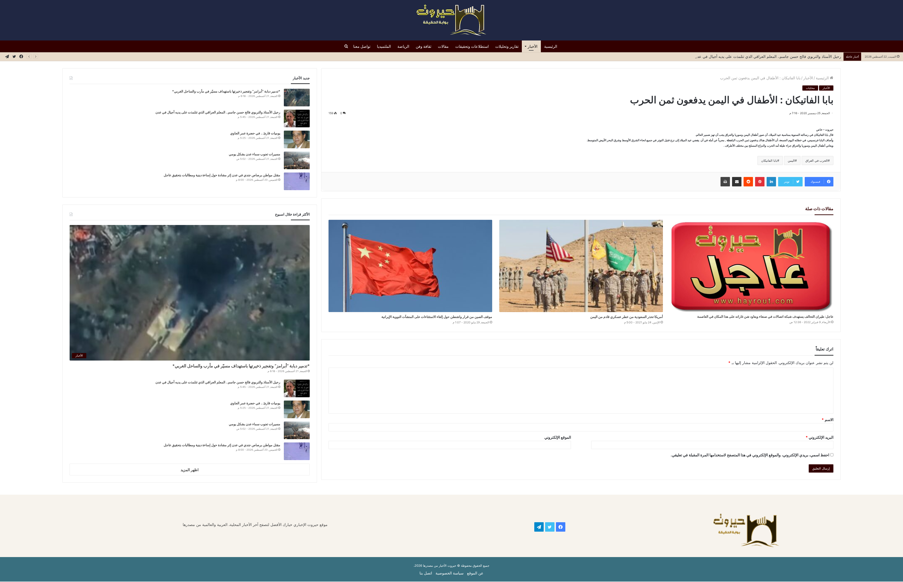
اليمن (791, 160)
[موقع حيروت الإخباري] (451, 20)
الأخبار (532, 46)
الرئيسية (550, 46)
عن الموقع (475, 573)
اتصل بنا (426, 573)
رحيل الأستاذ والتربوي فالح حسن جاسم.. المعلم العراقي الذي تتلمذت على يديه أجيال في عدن (767, 56)
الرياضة (403, 46)
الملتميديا (384, 46)
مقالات (443, 46)
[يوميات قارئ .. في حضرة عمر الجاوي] (297, 139)
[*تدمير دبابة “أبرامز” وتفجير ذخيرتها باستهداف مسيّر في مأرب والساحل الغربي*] (297, 97)
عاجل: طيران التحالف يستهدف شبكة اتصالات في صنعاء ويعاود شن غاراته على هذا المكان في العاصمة (765, 316)
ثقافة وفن (423, 46)
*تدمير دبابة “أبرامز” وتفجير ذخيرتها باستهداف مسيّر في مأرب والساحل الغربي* (226, 91)
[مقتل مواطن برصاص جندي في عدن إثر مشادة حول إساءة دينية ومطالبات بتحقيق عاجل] (297, 181)
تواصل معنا (361, 46)
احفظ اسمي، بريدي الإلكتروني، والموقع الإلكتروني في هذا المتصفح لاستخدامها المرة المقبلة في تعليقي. (750, 455)
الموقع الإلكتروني (557, 437)
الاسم (827, 419)
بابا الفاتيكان (769, 160)
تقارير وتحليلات (507, 46)
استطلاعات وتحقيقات (472, 46)
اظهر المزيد (189, 469)
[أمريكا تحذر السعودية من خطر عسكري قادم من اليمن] (581, 266)
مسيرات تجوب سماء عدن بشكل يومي (254, 154)
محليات (810, 88)
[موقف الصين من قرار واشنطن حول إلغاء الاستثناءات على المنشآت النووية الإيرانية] (410, 266)
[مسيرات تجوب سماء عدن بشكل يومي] (297, 160)
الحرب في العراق (816, 160)
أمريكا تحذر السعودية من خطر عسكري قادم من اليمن (626, 317)
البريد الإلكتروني (819, 437)
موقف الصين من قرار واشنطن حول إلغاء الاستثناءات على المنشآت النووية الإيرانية (436, 317)
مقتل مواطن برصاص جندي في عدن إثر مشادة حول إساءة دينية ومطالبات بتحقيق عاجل (222, 175)
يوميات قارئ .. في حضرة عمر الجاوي (255, 133)
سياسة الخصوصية (449, 573)
